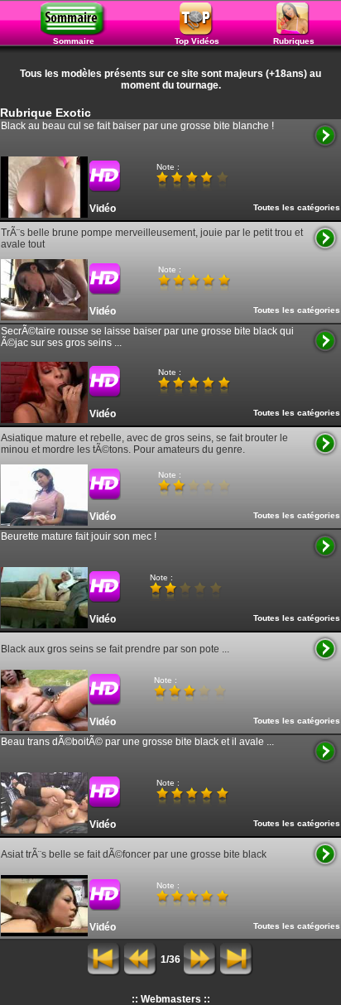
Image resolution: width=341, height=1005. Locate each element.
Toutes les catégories (296, 207)
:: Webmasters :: (171, 999)
